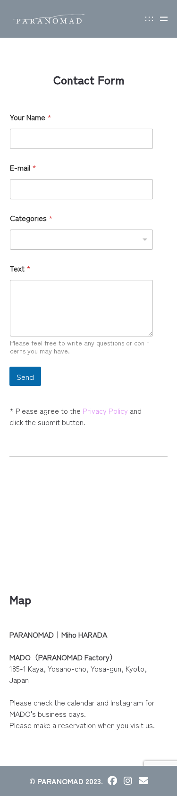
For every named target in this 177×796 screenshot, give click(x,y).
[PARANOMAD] (48, 19)
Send (25, 376)
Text (20, 268)
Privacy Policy (105, 410)
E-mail (23, 167)
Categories (31, 217)
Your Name (30, 117)
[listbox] (81, 240)
